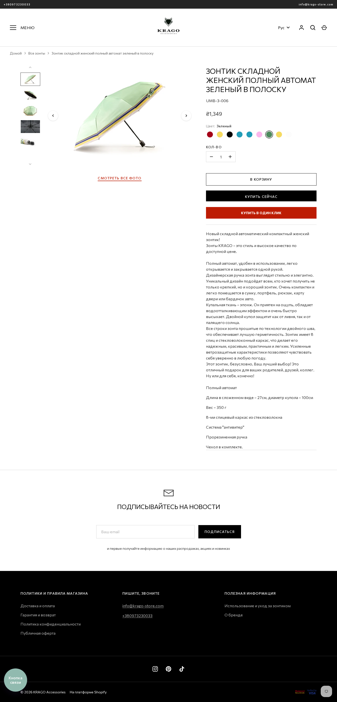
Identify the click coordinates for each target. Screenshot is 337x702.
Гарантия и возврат (38, 614)
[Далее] (186, 116)
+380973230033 (17, 4)
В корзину (261, 179)
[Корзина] (324, 27)
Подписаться (220, 532)
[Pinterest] (168, 669)
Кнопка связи (15, 679)
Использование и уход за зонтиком (258, 605)
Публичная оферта (38, 633)
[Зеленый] (269, 134)
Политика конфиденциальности (50, 624)
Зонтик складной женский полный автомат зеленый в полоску (102, 53)
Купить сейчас (261, 196)
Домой (16, 53)
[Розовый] (259, 134)
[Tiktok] (181, 669)
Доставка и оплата (37, 605)
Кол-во (214, 147)
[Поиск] (312, 27)
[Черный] (230, 134)
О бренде (234, 614)
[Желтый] (220, 134)
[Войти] (301, 27)
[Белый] (289, 134)
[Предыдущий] (53, 116)
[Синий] (239, 134)
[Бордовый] (210, 134)
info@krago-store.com (316, 4)
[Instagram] (155, 669)
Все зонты (36, 53)
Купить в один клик (261, 213)
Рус (281, 27)
